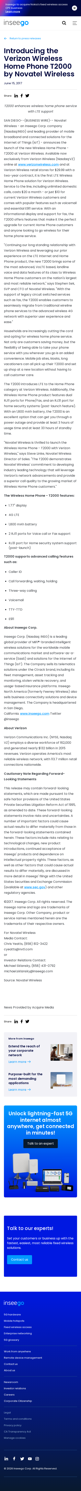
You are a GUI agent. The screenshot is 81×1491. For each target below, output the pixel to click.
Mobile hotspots (14, 1321)
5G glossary (11, 1340)
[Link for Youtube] (30, 1458)
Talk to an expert (40, 1143)
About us (9, 1370)
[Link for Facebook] (14, 1458)
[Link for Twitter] (22, 1458)
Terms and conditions (18, 1419)
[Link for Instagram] (37, 1459)
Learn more (13, 11)
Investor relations (15, 1388)
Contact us (19, 1259)
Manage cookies (15, 1438)
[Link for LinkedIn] (6, 1458)
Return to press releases (25, 38)
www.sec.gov (34, 887)
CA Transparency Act (17, 1431)
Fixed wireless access (18, 1327)
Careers (9, 1395)
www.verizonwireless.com (38, 164)
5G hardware (12, 1314)
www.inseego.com (34, 713)
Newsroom (11, 1382)
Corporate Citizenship (18, 1401)
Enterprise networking (18, 1333)
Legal (7, 1412)
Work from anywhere (17, 1351)
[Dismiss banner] (74, 8)
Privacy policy (12, 1425)
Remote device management (23, 1358)
